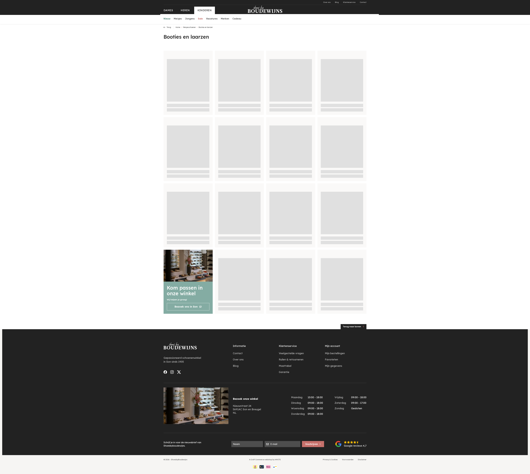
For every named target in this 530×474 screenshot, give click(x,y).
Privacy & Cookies (330, 460)
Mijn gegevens (333, 365)
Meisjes (178, 18)
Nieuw (167, 18)
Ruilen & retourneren (291, 359)
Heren (185, 10)
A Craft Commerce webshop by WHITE (265, 460)
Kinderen (205, 10)
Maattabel (285, 365)
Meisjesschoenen (189, 27)
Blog (337, 2)
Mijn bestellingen (335, 353)
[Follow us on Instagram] (172, 372)
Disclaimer (362, 460)
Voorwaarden (347, 460)
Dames (168, 10)
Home (178, 27)
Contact (363, 2)
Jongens (190, 18)
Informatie (239, 346)
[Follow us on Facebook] (165, 372)
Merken (225, 18)
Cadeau (236, 18)
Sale (200, 18)
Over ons (327, 2)
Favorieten (331, 359)
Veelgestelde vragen (291, 353)
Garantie (284, 372)
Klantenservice (349, 2)
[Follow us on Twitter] (179, 372)
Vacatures (212, 18)
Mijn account (332, 346)
